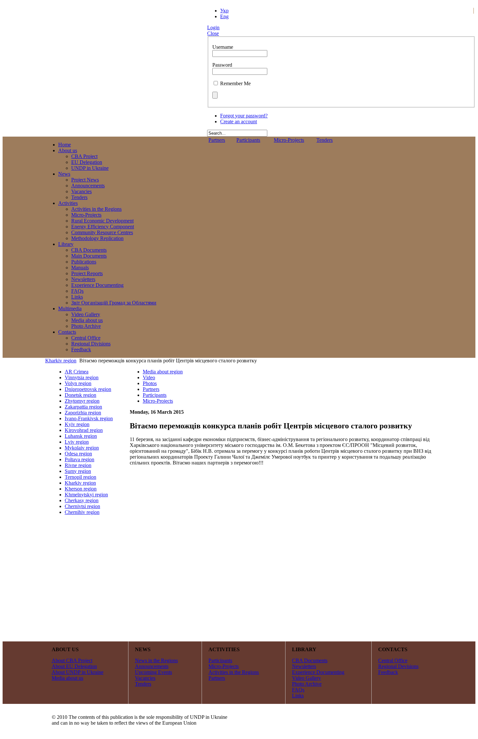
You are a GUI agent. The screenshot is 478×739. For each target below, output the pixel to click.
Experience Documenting (318, 672)
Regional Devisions (398, 666)
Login (213, 27)
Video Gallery (306, 678)
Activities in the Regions (233, 672)
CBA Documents (309, 660)
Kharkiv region (60, 360)
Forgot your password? (244, 115)
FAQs (298, 689)
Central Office (392, 660)
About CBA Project (72, 660)
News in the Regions (156, 660)
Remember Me (235, 83)
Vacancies (145, 678)
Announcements (151, 666)
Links (298, 695)
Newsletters (304, 666)
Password (222, 65)
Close (213, 33)
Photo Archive (307, 684)
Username (222, 47)
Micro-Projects (289, 140)
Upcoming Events (153, 672)
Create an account (238, 121)
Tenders (324, 140)
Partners (216, 140)
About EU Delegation (74, 666)
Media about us (67, 678)
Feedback (388, 672)
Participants (248, 140)
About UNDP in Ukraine (77, 672)
